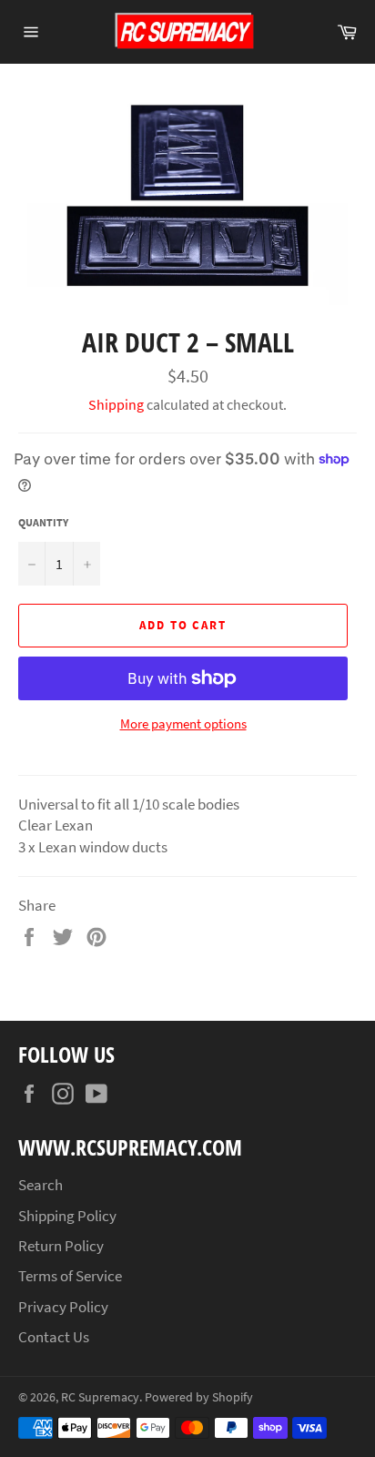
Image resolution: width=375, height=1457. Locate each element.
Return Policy (61, 1246)
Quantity (43, 522)
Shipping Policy (67, 1216)
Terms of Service (70, 1276)
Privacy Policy (63, 1307)
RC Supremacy (100, 1397)
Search (40, 1185)
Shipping (116, 404)
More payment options (183, 723)
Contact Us (53, 1337)
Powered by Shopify (199, 1397)
